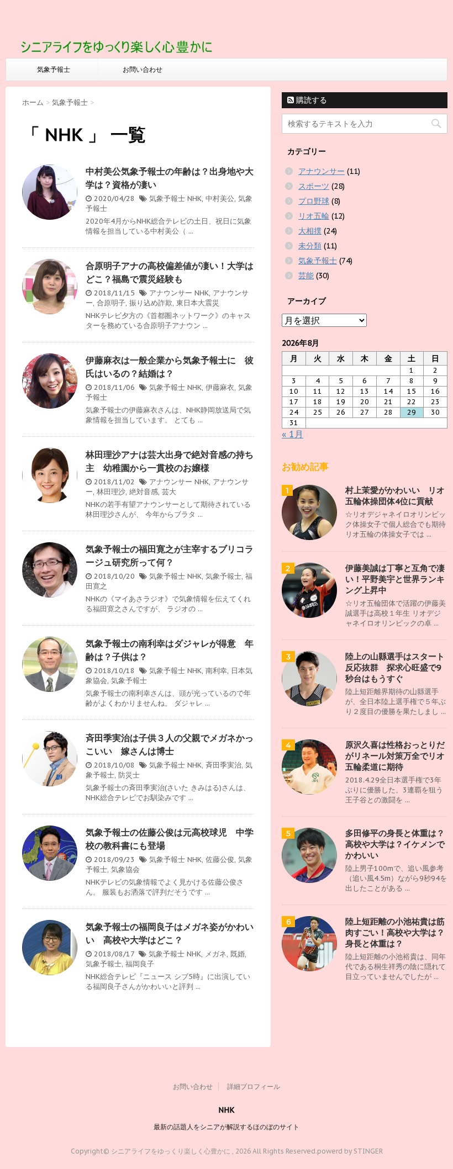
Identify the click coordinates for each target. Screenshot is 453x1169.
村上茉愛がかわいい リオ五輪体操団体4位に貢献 (395, 495)
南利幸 (216, 670)
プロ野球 (313, 201)
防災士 (129, 775)
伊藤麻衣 (220, 387)
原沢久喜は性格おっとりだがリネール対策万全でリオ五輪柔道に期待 (395, 755)
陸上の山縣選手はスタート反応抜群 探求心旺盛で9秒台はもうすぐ (395, 667)
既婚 (237, 954)
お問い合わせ (142, 69)
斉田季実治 (223, 765)
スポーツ (313, 186)
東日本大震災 (197, 303)
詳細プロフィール (253, 1086)
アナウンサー (170, 293)
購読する (310, 100)
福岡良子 (139, 964)
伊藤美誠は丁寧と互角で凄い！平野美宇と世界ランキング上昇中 (395, 579)
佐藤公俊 (220, 859)
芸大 (169, 491)
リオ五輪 (313, 216)
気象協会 (125, 869)
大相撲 (310, 231)
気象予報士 (53, 69)
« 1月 (292, 434)
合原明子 (111, 303)
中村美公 (220, 198)
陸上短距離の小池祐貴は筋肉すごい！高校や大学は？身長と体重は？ (395, 932)
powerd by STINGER (350, 1151)
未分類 (310, 246)
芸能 (306, 276)
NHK (194, 198)
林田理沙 (111, 491)
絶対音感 (143, 491)
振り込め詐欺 (150, 303)
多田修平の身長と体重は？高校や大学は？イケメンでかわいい (395, 844)
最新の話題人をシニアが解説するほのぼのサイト (226, 1127)
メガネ (216, 954)
